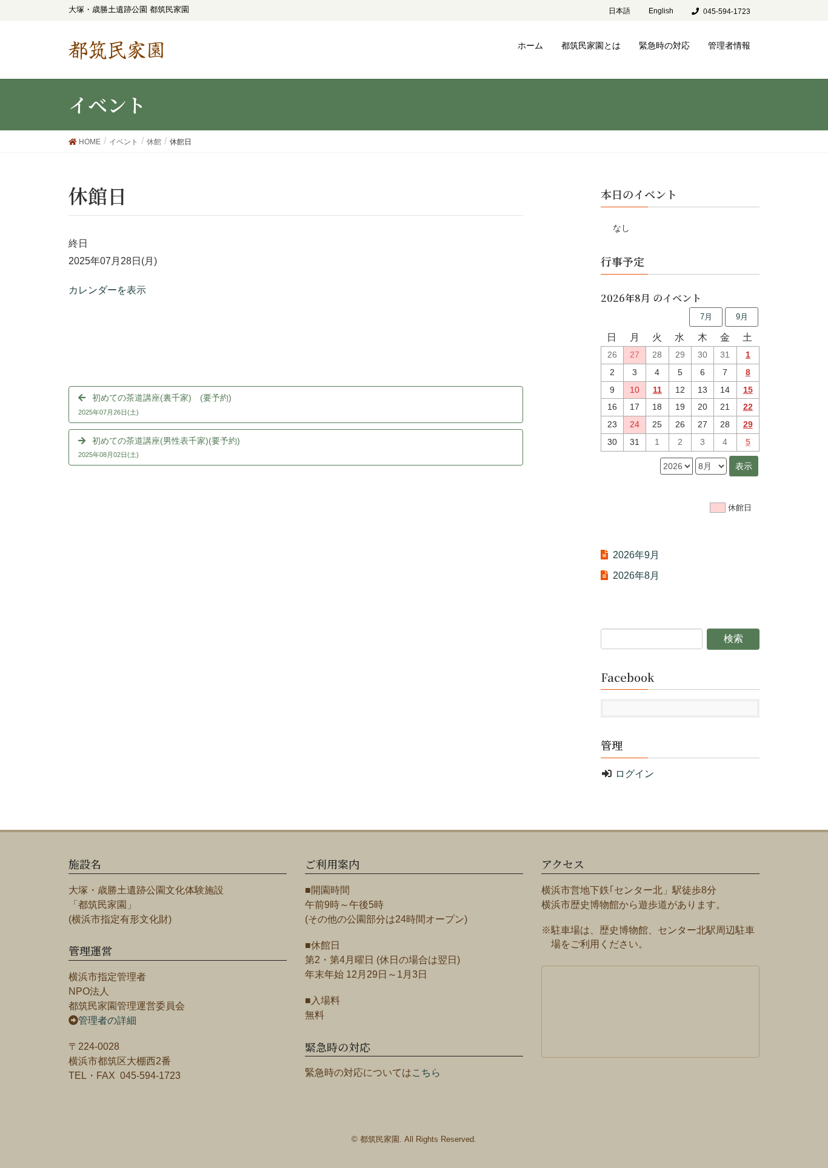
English (661, 11)
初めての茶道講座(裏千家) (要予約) (155, 404)
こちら (426, 1072)
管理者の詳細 (107, 1020)
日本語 (619, 11)
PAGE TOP (811, 1117)
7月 (706, 316)
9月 (742, 316)
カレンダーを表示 (107, 290)
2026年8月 (636, 575)
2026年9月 (636, 555)
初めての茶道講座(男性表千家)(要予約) (159, 447)
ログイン (634, 774)
